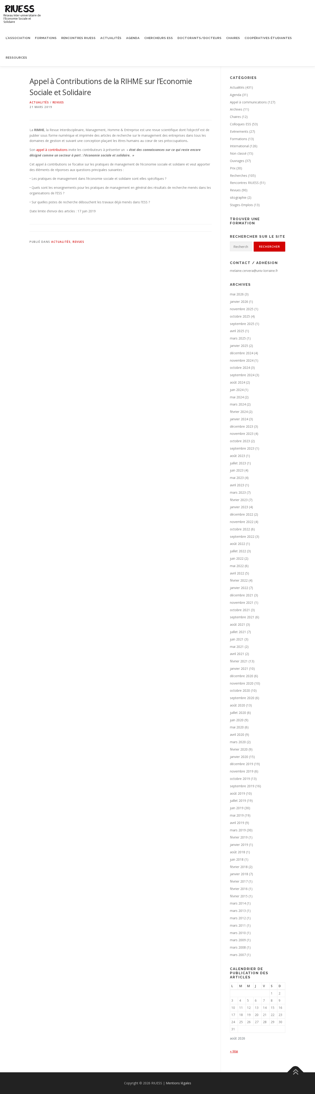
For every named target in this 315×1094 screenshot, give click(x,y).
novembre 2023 (241, 433)
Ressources (16, 57)
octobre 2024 (240, 367)
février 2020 (239, 749)
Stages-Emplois (241, 205)
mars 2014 (238, 903)
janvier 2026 (239, 301)
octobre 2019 (240, 778)
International (239, 146)
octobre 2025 (240, 316)
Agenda (133, 38)
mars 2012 (238, 918)
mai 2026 (237, 294)
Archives (236, 109)
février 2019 (239, 837)
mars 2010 (238, 933)
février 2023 (239, 500)
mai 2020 (237, 727)
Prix (232, 168)
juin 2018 (237, 859)
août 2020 (237, 705)
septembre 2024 (242, 375)
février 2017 (239, 881)
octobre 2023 (240, 441)
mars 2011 (238, 925)
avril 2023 (237, 485)
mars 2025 (238, 338)
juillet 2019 (238, 800)
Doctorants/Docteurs (200, 38)
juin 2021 (237, 639)
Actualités (111, 38)
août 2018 (237, 852)
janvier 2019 (239, 844)
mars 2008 (238, 947)
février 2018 (239, 867)
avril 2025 (237, 331)
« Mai (234, 1051)
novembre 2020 (241, 683)
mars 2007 (238, 955)
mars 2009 (238, 940)
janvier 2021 (239, 668)
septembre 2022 (242, 536)
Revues (58, 102)
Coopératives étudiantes (268, 38)
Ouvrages (237, 161)
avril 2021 (237, 654)
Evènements (239, 131)
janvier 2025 (239, 345)
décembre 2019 (241, 764)
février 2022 (239, 580)
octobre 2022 (240, 529)
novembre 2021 (241, 602)
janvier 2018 (239, 874)
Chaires (233, 38)
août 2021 (237, 624)
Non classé (238, 153)
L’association (18, 38)
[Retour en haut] (295, 1072)
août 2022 (237, 543)
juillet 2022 (238, 551)
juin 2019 (237, 808)
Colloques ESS (240, 124)
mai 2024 (237, 397)
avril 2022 (237, 573)
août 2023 (237, 456)
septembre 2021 (242, 617)
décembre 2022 (241, 514)
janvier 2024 (239, 419)
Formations (46, 38)
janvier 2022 (239, 588)
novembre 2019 (241, 771)
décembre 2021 (241, 595)
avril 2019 (237, 822)
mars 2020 (238, 742)
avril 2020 (237, 734)
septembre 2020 (242, 698)
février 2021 (239, 661)
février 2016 (239, 889)
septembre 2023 (242, 448)
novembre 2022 (241, 522)
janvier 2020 (239, 756)
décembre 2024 (241, 353)
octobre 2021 (240, 610)
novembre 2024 (241, 360)
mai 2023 (237, 477)
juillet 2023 (238, 463)
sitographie (238, 197)
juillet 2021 (238, 632)
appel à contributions (52, 149)
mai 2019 (237, 815)
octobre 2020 (240, 690)
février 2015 (239, 896)
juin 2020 (237, 720)
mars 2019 (238, 830)
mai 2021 (237, 646)
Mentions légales (178, 1083)
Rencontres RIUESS (78, 38)
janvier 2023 (239, 507)
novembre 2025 (241, 309)
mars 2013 (238, 910)
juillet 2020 (238, 712)
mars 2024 (238, 404)
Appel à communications (248, 102)
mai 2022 (237, 566)
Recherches (238, 175)
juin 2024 (237, 390)
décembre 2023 (241, 426)
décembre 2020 (241, 676)
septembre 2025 (242, 324)
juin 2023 (237, 470)
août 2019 (237, 793)
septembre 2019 (242, 786)
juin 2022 (237, 558)
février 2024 (239, 411)
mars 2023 (238, 492)
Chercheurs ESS (158, 38)
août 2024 (237, 382)
